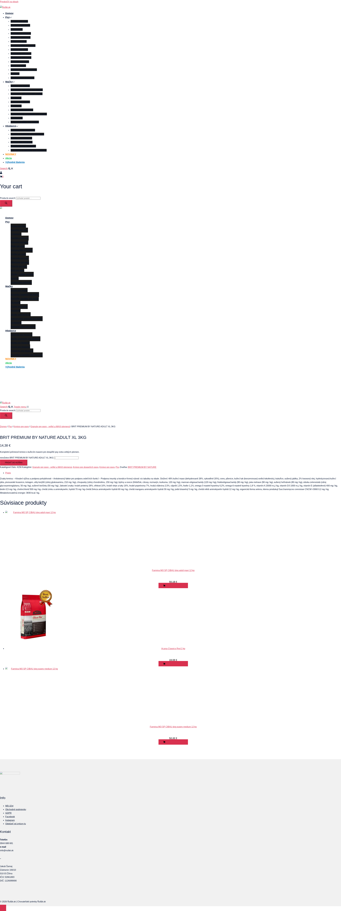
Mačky (9, 81)
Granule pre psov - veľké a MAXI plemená (50, 426)
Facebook (10, 817)
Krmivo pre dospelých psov (85, 467)
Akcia (8, 158)
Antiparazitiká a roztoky (23, 45)
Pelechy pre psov (20, 61)
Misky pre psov (19, 41)
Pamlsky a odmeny (21, 33)
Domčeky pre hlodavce (23, 130)
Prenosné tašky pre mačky (25, 122)
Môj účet (9, 806)
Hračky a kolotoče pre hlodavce (27, 134)
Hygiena (15, 73)
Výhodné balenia (15, 162)
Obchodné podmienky (15, 809)
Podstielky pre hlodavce (23, 146)
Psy (7, 17)
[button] (6, 168)
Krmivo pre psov (19, 21)
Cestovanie (17, 29)
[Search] (6, 203)
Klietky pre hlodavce (21, 138)
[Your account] (1, 172)
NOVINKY (10, 154)
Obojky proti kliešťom (22, 110)
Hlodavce (10, 126)
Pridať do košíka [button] (174, 585)
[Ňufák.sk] (5, 7)
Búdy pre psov (18, 65)
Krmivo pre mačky (20, 85)
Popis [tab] (8, 473)
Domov (9, 13)
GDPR (8, 813)
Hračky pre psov (19, 49)
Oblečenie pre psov (21, 57)
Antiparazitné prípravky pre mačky (29, 114)
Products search (8, 198)
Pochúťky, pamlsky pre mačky (26, 93)
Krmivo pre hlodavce (22, 142)
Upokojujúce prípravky (22, 77)
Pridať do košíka (13, 462)
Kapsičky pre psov (20, 25)
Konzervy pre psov (21, 37)
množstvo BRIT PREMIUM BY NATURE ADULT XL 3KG (26, 458)
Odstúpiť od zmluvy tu (15, 824)
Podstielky (16, 106)
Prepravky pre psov (21, 53)
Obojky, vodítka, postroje (24, 69)
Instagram (10, 820)
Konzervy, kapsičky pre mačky (27, 89)
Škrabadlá (16, 98)
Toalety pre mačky (20, 102)
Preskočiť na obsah (9, 2)
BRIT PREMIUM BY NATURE (142, 467)
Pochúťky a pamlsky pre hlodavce (29, 150)
